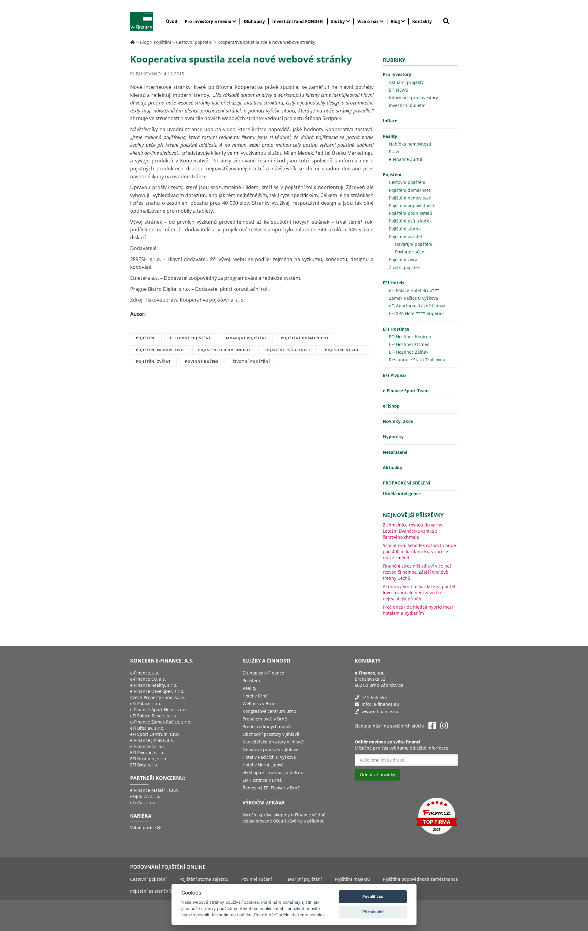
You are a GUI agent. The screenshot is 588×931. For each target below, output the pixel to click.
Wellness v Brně (259, 703)
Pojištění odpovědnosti (224, 350)
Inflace (390, 121)
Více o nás (368, 21)
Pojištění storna (405, 229)
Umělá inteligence (402, 493)
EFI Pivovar (394, 375)
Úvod (171, 21)
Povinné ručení (202, 361)
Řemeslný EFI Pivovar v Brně (271, 788)
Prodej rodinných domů (267, 726)
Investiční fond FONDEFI (298, 21)
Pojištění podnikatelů (410, 213)
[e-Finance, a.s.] (132, 42)
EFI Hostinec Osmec (409, 344)
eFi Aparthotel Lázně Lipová (417, 306)
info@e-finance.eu (380, 704)
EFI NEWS (398, 90)
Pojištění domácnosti (305, 338)
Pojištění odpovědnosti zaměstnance (420, 879)
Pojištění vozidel (344, 350)
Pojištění (162, 42)
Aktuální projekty (406, 82)
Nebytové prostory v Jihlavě (270, 749)
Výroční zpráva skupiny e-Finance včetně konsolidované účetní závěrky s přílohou (284, 818)
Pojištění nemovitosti (160, 350)
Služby (338, 21)
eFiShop (391, 406)
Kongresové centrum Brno (269, 711)
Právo (394, 151)
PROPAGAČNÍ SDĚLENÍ (406, 483)
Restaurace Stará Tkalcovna (417, 360)
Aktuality (392, 467)
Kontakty (422, 21)
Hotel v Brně (255, 696)
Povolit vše (372, 896)
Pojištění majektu (352, 879)
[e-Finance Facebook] (432, 725)
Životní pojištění (251, 361)
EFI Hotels (393, 283)
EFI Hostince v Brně (262, 780)
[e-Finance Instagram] (444, 725)
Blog (396, 21)
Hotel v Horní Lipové (263, 765)
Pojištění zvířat (153, 361)
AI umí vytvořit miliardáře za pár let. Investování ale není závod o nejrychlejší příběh (420, 592)
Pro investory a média (208, 21)
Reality (390, 136)
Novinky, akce (398, 421)
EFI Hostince (396, 329)
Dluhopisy (254, 21)
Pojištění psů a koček (287, 350)
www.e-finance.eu (380, 711)
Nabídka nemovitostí (410, 144)
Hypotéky (393, 436)
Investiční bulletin (407, 105)
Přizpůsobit (373, 911)
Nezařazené (395, 452)
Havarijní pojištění (245, 338)
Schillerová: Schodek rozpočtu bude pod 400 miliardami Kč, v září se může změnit (419, 551)
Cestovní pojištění (194, 42)
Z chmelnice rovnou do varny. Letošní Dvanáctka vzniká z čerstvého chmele (413, 531)
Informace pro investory (413, 98)
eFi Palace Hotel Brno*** (414, 290)
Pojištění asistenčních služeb (159, 891)
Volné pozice (143, 827)
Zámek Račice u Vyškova (413, 298)
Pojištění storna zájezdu (203, 879)
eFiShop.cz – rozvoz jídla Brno (273, 772)
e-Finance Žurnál (406, 159)
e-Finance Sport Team (406, 390)
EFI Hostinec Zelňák (408, 352)
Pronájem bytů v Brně (265, 719)
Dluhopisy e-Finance (263, 673)
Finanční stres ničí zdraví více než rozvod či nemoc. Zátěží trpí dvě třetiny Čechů (417, 572)
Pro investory (397, 74)
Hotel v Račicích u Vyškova (269, 757)
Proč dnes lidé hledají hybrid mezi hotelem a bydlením (418, 610)
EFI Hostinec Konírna (410, 337)
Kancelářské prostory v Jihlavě (273, 742)
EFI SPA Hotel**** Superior (416, 313)
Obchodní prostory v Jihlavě (271, 734)
